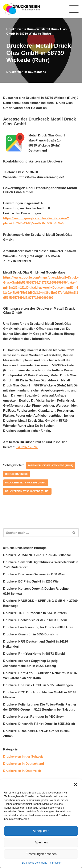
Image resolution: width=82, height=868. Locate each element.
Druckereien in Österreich (22, 770)
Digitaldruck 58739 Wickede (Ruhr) (50, 465)
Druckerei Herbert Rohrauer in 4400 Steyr (33, 716)
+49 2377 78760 (27, 447)
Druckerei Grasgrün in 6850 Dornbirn (30, 634)
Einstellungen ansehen (41, 854)
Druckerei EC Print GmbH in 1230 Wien (31, 581)
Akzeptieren (41, 831)
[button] (76, 784)
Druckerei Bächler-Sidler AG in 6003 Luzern (35, 620)
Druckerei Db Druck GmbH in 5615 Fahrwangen (38, 685)
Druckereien (15, 29)
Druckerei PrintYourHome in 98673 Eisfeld (34, 653)
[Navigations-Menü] (74, 9)
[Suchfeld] (74, 532)
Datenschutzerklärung (34, 862)
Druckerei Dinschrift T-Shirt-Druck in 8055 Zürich (39, 723)
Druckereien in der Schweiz (23, 756)
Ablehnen (41, 842)
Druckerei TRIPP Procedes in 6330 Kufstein (35, 613)
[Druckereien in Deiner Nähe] (21, 9)
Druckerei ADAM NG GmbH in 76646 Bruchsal (37, 555)
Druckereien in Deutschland (26, 71)
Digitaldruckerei (16, 474)
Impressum (55, 862)
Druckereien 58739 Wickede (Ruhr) (27, 491)
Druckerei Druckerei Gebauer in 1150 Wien (34, 574)
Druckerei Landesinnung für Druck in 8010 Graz (38, 627)
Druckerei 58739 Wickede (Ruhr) (25, 482)
